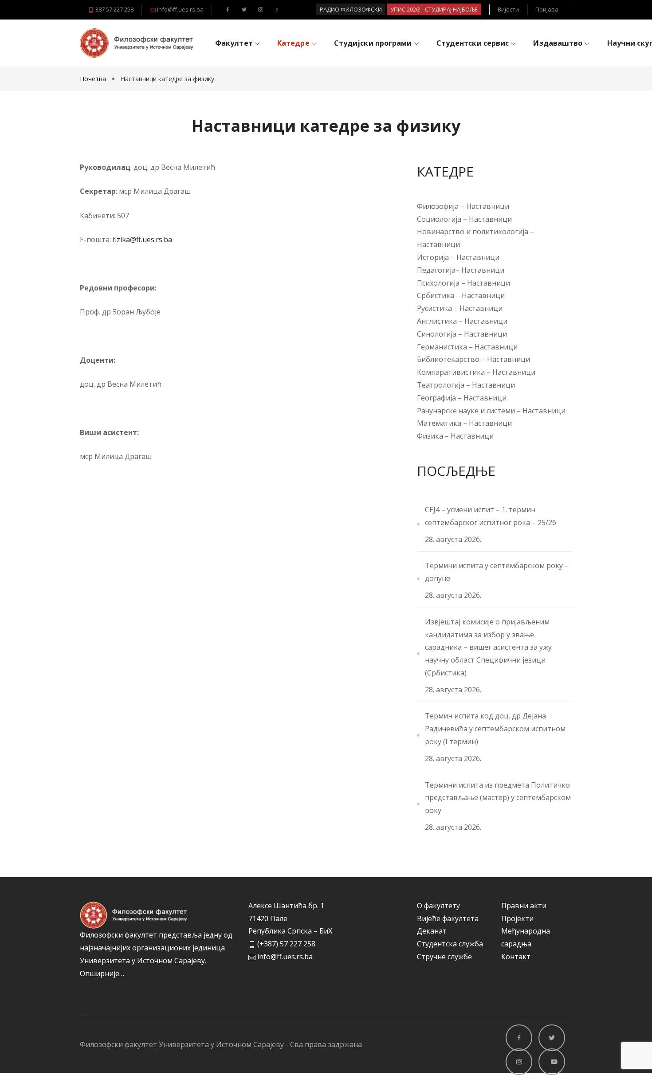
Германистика (442, 347)
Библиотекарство (448, 359)
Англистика (437, 321)
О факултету (438, 905)
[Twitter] (242, 9)
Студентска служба (450, 944)
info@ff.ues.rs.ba (180, 9)
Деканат (432, 931)
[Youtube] (275, 9)
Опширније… (102, 973)
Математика (439, 423)
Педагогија (436, 270)
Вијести (508, 9)
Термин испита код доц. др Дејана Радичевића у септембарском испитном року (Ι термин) (495, 728)
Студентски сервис (472, 43)
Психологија (439, 283)
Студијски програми (373, 43)
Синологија (436, 334)
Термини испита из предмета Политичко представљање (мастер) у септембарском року (498, 798)
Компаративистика (451, 372)
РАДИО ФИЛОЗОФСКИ (351, 9)
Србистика (436, 295)
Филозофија (438, 206)
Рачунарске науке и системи (466, 411)
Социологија (439, 219)
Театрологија (440, 385)
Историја (434, 257)
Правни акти (523, 905)
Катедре (293, 43)
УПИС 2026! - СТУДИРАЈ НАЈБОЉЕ (434, 9)
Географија (436, 398)
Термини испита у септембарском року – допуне (497, 572)
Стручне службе (444, 956)
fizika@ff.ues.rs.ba (141, 239)
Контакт (515, 956)
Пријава (546, 9)
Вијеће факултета (448, 918)
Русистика (435, 308)
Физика (430, 436)
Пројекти (517, 918)
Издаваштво (557, 43)
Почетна (94, 79)
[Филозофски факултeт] (136, 42)
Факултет (234, 43)
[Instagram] (259, 9)
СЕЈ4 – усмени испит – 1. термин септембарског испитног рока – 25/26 (490, 516)
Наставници (487, 206)
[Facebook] (226, 9)
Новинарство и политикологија (472, 231)
